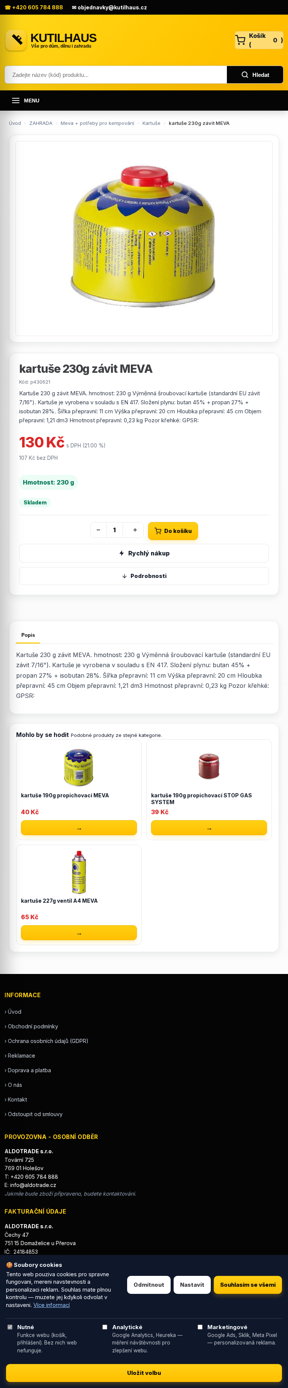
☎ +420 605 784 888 (33, 7)
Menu (32, 101)
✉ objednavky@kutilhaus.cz (109, 7)
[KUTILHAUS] (116, 40)
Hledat (260, 75)
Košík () (266, 40)
